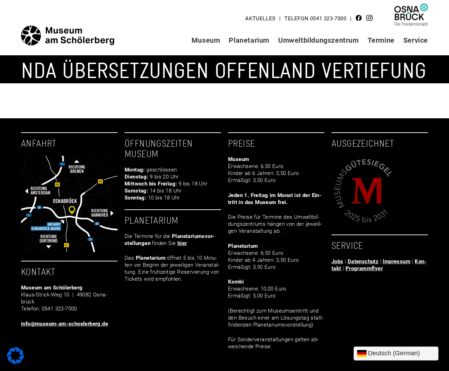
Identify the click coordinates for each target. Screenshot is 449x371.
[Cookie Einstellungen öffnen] (15, 362)
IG (369, 17)
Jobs (337, 261)
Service (415, 40)
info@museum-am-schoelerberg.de (64, 324)
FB (358, 17)
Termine (381, 40)
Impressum (396, 261)
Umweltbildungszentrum (318, 40)
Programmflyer (364, 268)
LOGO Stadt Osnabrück (411, 17)
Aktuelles (260, 18)
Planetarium (249, 40)
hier (182, 243)
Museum (206, 40)
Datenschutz (363, 261)
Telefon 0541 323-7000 (315, 18)
